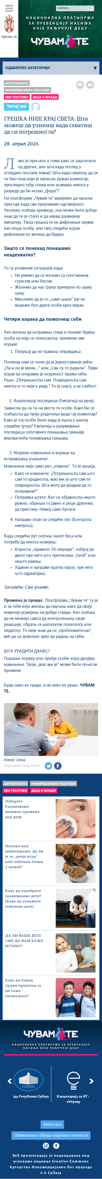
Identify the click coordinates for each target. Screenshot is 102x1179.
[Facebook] (56, 1145)
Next (92, 1081)
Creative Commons (70, 1161)
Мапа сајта (52, 1124)
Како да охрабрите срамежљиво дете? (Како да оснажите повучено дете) (23, 898)
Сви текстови (17, 97)
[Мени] (9, 8)
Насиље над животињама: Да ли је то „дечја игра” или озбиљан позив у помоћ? (24, 857)
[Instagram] (46, 1145)
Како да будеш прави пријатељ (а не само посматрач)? (23, 988)
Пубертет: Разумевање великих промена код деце (22, 809)
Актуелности (16, 83)
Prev (9, 1081)
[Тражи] (90, 8)
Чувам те (9, 37)
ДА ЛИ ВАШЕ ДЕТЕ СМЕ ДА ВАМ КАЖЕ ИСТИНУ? (24, 941)
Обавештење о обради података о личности (51, 1135)
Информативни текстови (27, 90)
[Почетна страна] (9, 24)
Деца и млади (45, 97)
